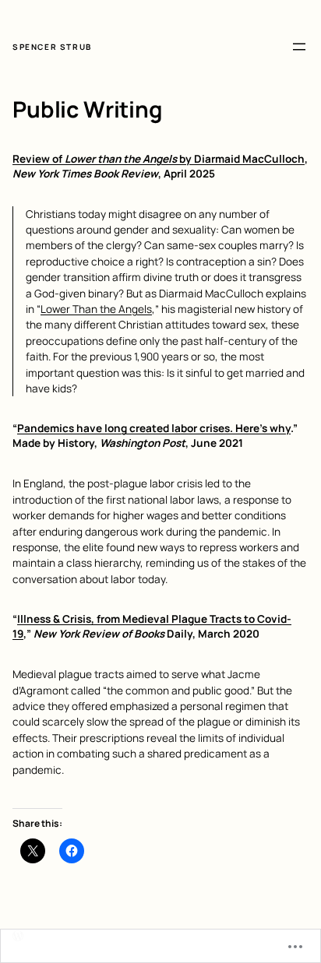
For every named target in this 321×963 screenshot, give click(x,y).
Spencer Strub (52, 46)
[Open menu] (299, 46)
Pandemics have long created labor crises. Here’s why (154, 428)
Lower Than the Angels (96, 309)
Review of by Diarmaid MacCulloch (158, 159)
